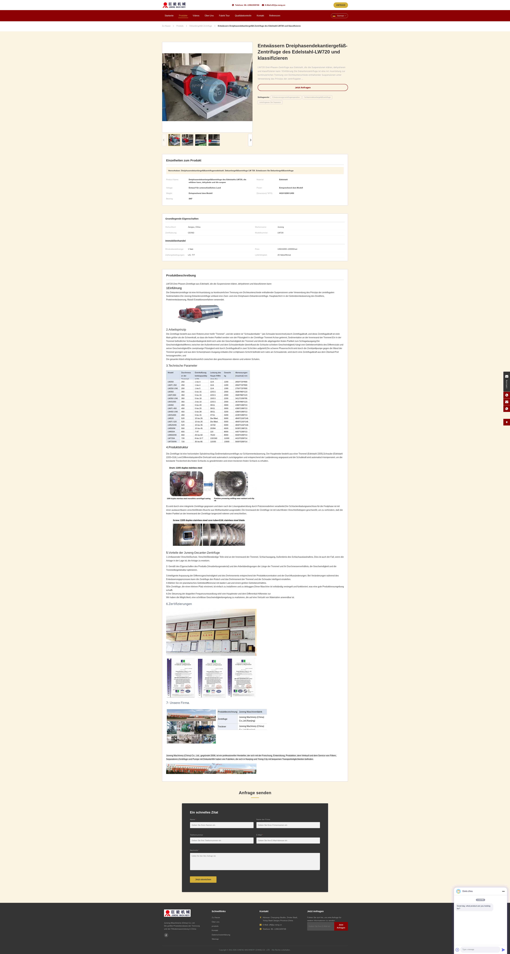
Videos (196, 15)
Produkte (183, 15)
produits (215, 926)
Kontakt (260, 15)
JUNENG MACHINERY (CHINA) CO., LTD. (253, 950)
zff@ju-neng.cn (278, 5)
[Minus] (503, 891)
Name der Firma (263, 819)
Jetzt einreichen (203, 879)
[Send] (503, 950)
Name (193, 819)
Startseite (169, 15)
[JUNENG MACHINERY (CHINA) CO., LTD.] (174, 5)
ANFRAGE (340, 5)
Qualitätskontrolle (243, 15)
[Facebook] (166, 935)
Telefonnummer (196, 835)
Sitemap (215, 939)
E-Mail (259, 835)
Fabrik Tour (224, 15)
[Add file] (457, 950)
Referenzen (274, 15)
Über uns (209, 15)
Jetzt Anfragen (303, 87)
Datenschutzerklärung (221, 935)
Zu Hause (216, 917)
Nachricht (194, 850)
